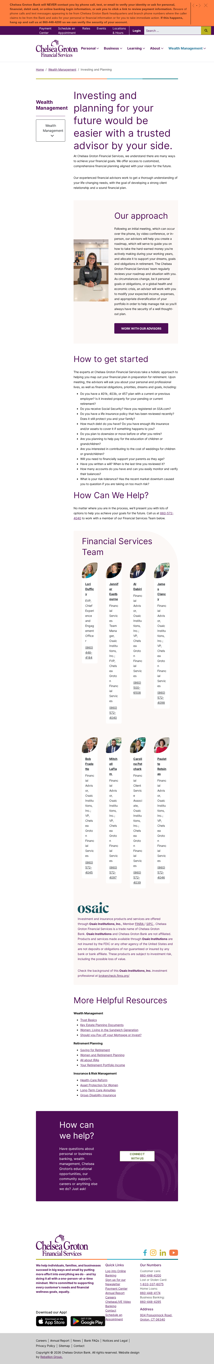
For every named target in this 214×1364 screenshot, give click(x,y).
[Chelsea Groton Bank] (62, 1245)
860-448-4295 (150, 1301)
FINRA (139, 924)
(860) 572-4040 (113, 712)
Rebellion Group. (51, 1357)
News (77, 1340)
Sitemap (64, 1345)
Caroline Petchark (137, 764)
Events (101, 28)
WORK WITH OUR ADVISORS (141, 328)
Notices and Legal (115, 1340)
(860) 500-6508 (137, 687)
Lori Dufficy (89, 589)
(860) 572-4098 (161, 697)
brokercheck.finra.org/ (114, 975)
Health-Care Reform (93, 1080)
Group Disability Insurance (98, 1095)
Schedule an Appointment (67, 30)
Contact (110, 1310)
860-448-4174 (150, 1293)
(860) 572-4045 (89, 867)
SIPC (150, 924)
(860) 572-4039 (137, 877)
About (155, 48)
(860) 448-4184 (89, 652)
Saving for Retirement (95, 1050)
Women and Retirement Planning (102, 1055)
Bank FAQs (91, 1340)
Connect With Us (137, 1156)
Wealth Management (185, 48)
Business (111, 48)
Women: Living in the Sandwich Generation (109, 1030)
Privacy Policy (45, 1345)
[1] (196, 5)
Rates (86, 28)
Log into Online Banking (120, 1273)
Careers (110, 1297)
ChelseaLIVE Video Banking (118, 1304)
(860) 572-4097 (113, 872)
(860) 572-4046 (161, 872)
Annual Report (115, 1293)
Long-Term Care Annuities (98, 1090)
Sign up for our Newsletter (115, 1282)
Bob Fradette (89, 764)
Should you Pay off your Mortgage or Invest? (110, 1035)
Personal (88, 48)
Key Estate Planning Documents (102, 1025)
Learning (134, 48)
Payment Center (47, 30)
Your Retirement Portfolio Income (102, 1065)
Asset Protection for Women (99, 1085)
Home (40, 69)
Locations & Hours (119, 30)
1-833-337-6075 (152, 1284)
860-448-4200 (150, 1275)
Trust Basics (88, 1020)
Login (138, 30)
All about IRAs (89, 1060)
